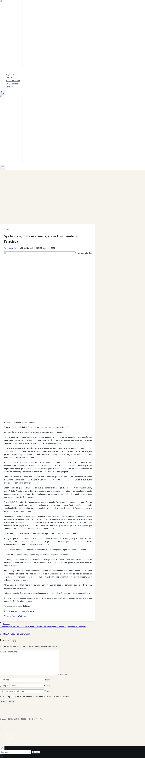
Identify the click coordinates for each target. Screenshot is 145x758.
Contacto (9, 87)
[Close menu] (0, 728)
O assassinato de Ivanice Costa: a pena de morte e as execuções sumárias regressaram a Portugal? (43, 625)
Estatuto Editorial (13, 81)
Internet (22, 616)
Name (47, 680)
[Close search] (2, 748)
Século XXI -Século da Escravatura (15, 632)
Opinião (7, 229)
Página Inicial (11, 74)
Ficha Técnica (12, 78)
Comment (64, 674)
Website (47, 691)
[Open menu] (2, 167)
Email (47, 686)
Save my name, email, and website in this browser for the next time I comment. (36, 696)
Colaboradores (12, 84)
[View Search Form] (2, 92)
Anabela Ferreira (14, 248)
